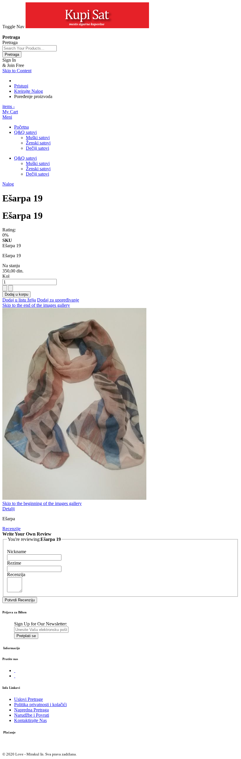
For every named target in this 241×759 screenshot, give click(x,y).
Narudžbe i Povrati (31, 715)
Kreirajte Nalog (28, 91)
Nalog (8, 183)
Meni (7, 117)
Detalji (8, 508)
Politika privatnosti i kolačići (40, 704)
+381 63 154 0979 (19, 31)
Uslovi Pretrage (28, 699)
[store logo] (87, 26)
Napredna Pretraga (31, 709)
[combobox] (29, 48)
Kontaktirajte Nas (30, 720)
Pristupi (21, 85)
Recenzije (11, 528)
